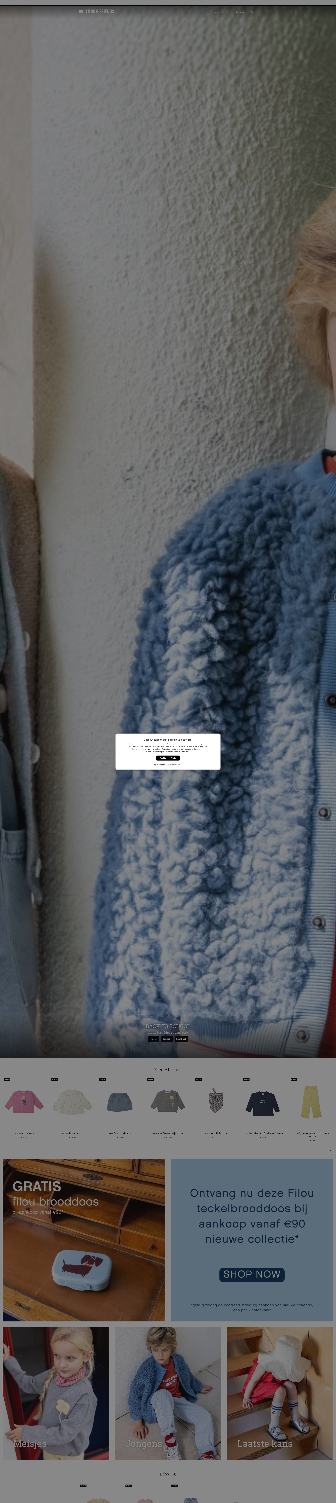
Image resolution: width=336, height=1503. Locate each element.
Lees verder (185, 751)
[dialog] (168, 751)
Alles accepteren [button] (168, 758)
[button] (168, 764)
